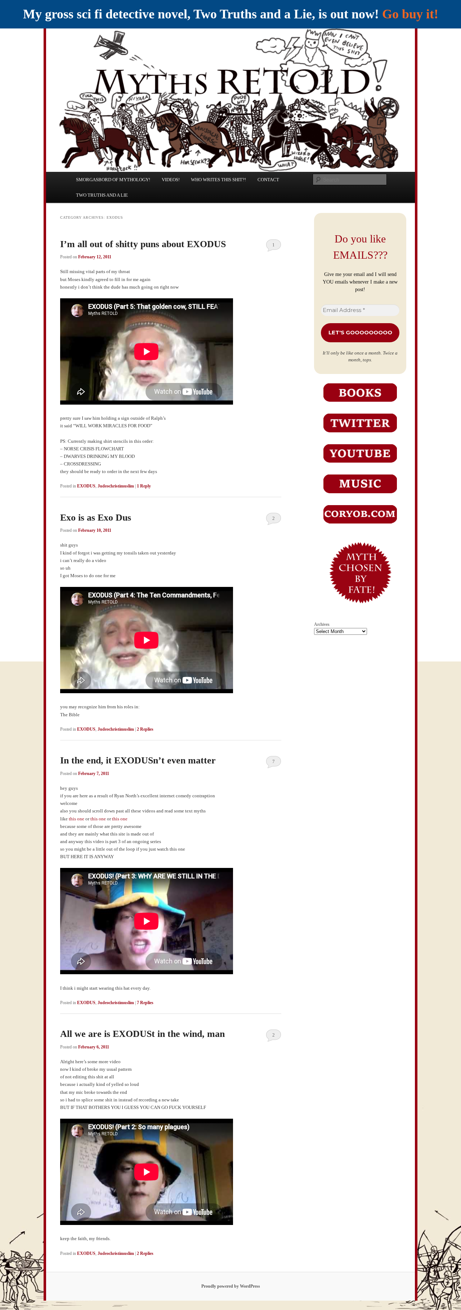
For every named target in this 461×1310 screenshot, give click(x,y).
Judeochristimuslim (116, 486)
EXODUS (86, 486)
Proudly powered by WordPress (230, 1286)
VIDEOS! (171, 179)
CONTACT (268, 179)
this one (76, 818)
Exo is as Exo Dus (95, 517)
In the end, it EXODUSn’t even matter (138, 760)
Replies (145, 729)
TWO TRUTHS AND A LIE (102, 195)
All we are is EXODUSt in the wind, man (142, 1034)
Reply (144, 486)
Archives (322, 624)
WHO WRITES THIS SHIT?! (218, 179)
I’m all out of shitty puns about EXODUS (143, 244)
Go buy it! (410, 14)
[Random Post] (360, 607)
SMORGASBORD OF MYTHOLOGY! (113, 179)
